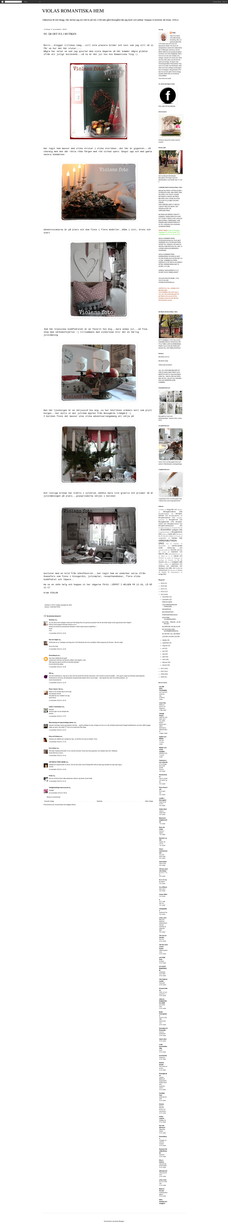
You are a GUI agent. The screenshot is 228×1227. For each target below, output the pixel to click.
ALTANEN (161, 509)
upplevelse (175, 564)
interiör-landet (177, 546)
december (165, 597)
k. (159, 900)
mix (181, 554)
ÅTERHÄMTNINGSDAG (170, 615)
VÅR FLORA (176, 568)
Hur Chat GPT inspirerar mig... (163, 694)
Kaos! (160, 1050)
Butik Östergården (163, 1014)
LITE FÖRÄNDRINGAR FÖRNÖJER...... (169, 605)
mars (164, 659)
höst (167, 543)
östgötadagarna (175, 572)
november (165, 599)
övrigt (161, 574)
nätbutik (176, 556)
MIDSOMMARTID (173, 554)
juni (163, 651)
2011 (162, 668)
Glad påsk (162, 983)
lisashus (52, 620)
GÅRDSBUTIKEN (55, 607)
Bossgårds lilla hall (177, 527)
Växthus (180, 570)
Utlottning (162, 566)
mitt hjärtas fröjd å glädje (57, 762)
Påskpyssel (177, 558)
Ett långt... (162, 961)
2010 (162, 671)
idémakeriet (163, 1171)
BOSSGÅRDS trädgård (169, 530)
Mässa (163, 556)
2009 (162, 674)
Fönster (178, 536)
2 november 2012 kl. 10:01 (57, 633)
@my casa (162, 918)
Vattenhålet (174, 566)
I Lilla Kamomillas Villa (163, 1046)
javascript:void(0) (163, 550)
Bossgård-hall (173, 519)
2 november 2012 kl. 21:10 (57, 730)
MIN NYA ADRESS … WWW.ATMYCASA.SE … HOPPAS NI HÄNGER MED (163, 925)
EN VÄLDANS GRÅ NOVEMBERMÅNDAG (170, 630)
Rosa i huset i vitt (55, 689)
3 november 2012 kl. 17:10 (57, 742)
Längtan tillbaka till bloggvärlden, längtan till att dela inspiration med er (163, 1083)
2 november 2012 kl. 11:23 (57, 649)
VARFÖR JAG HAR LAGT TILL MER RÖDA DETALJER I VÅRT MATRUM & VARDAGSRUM (163, 724)
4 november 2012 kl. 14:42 (57, 769)
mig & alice (163, 1039)
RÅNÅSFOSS (163, 753)
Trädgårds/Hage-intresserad (58, 787)
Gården (174, 538)
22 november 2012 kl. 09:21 (58, 793)
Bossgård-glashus (174, 515)
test (169, 562)
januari (164, 665)
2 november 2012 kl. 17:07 (57, 716)
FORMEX (170, 536)
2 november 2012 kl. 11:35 (57, 667)
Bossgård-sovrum (173, 524)
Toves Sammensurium (163, 851)
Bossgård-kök (164, 522)
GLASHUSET (162, 538)
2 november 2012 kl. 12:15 (57, 682)
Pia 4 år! (161, 939)
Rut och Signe (53, 640)
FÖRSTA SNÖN (167, 602)
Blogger (121, 1221)
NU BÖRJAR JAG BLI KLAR (171, 626)
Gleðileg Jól (162, 1120)
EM (50, 673)
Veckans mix (163, 568)
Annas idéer (163, 894)
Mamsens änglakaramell (163, 820)
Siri (178, 560)
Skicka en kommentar (53, 797)
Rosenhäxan (53, 655)
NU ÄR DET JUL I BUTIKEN (171, 634)
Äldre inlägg (149, 801)
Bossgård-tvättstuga (164, 527)
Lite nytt (161, 740)
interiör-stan (171, 548)
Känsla (161, 1104)
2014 (162, 589)
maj (163, 654)
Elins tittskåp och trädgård (163, 1201)
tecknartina (163, 1055)
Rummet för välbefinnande (163, 1151)
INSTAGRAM (162, 545)
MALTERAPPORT (168, 612)
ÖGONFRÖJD (166, 609)
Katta (51, 776)
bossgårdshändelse (164, 532)
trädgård (175, 562)
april (164, 657)
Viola (174, 33)
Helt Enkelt (162, 862)
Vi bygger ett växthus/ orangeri (162, 1142)
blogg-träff (170, 509)
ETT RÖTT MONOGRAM (163, 968)
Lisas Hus (162, 703)
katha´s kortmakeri (55, 707)
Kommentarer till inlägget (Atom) (65, 804)
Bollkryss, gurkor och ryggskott (162, 706)
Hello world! (162, 863)
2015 (162, 586)
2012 (162, 594)
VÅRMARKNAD (163, 570)
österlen (164, 572)
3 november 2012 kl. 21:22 (57, 755)
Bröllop (164, 534)
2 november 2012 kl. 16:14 (57, 700)
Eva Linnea (52, 748)
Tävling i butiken (164, 564)
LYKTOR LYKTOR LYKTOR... (171, 636)
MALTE (161, 554)
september (166, 643)
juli (163, 648)
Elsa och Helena (54, 736)
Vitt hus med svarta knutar (163, 946)
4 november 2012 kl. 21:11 (57, 781)
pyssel (169, 558)
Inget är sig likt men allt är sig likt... (163, 780)
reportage (161, 560)
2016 (162, 583)
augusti (164, 645)
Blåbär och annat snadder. (162, 749)
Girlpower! (162, 1057)
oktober (165, 640)
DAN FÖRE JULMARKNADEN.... (169, 618)
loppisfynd (174, 552)
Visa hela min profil (165, 78)
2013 (162, 591)
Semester (170, 560)
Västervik (172, 570)
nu (169, 556)
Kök (181, 550)
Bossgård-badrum (164, 513)
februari (165, 662)
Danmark (161, 1154)
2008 (162, 677)
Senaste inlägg (49, 801)
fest (164, 536)
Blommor (180, 509)
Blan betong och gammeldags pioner (61, 722)
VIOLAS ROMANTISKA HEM (73, 10)
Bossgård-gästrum (164, 517)
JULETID (173, 550)
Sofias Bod (162, 809)
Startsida (99, 801)
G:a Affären (163, 887)
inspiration (176, 543)
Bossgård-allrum (169, 512)
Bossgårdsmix (177, 532)
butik (170, 534)
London (164, 552)
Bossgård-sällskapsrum (166, 526)
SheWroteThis (163, 912)
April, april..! (162, 889)
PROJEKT (161, 558)
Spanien (161, 562)
